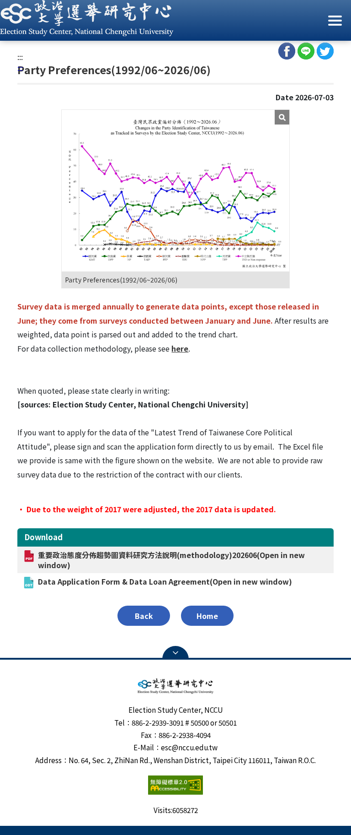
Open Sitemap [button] (175, 653)
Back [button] (144, 615)
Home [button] (207, 615)
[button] (175, 18)
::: (20, 56)
